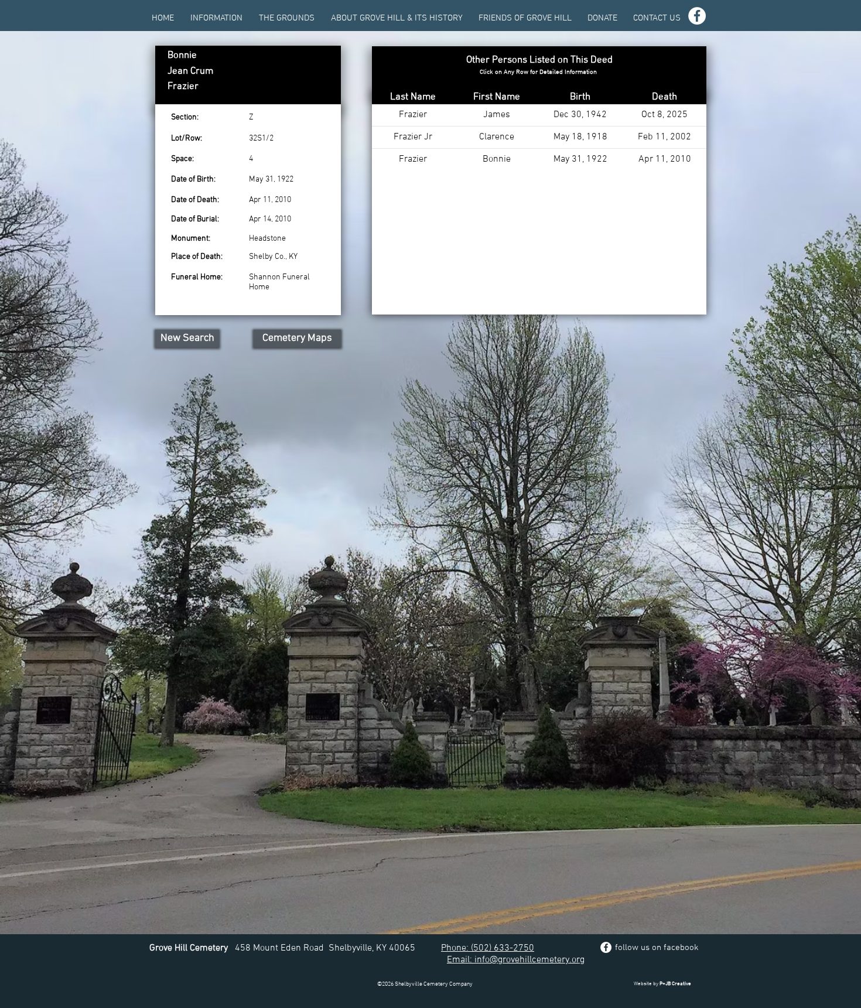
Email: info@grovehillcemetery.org (516, 960)
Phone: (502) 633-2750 (487, 948)
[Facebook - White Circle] (697, 16)
